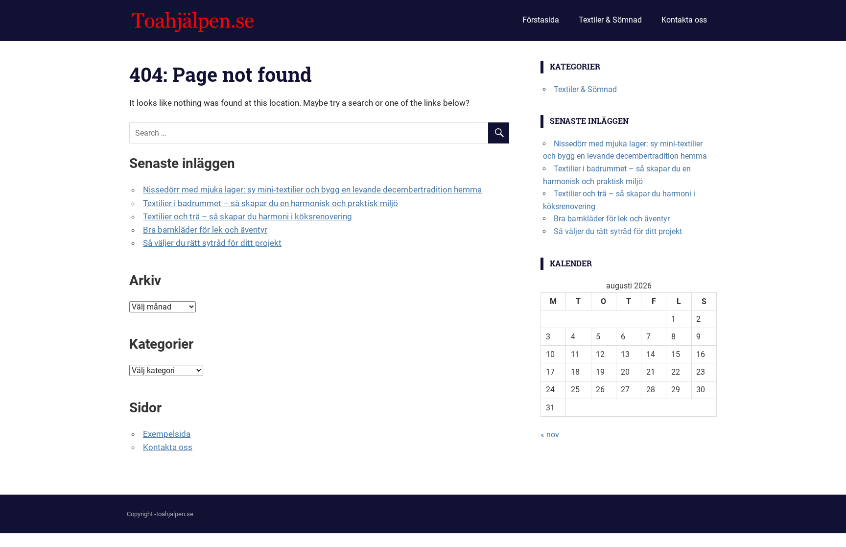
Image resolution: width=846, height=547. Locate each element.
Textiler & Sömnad (610, 19)
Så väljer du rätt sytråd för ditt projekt (212, 243)
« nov (549, 434)
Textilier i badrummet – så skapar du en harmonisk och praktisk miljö (270, 203)
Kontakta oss (684, 19)
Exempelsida (166, 434)
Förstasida (540, 19)
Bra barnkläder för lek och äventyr (205, 230)
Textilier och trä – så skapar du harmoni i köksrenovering (247, 216)
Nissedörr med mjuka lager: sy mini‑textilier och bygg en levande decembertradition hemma (312, 189)
